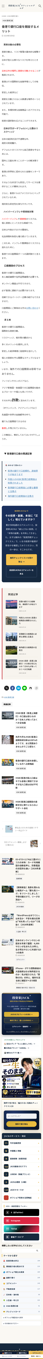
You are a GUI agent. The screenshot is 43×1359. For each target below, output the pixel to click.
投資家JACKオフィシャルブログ (21, 7)
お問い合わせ (32, 307)
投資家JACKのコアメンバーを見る (21, 572)
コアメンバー (21, 1283)
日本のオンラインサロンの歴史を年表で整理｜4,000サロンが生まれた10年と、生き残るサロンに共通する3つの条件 (28, 946)
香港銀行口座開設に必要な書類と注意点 (28, 635)
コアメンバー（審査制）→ (21, 1026)
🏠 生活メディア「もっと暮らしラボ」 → (19, 1044)
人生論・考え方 (21, 1300)
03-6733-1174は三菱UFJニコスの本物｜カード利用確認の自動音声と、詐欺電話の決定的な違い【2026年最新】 (28, 865)
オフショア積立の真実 (21, 1272)
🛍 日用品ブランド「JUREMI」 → (16, 1048)
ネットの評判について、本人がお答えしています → (21, 1031)
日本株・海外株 (21, 1294)
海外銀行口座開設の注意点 (21, 495)
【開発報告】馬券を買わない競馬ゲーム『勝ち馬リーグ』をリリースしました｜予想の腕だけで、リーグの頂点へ (28, 893)
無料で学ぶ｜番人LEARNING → (21, 1020)
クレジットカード (21, 1311)
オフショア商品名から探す (14, 1317)
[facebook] (12, 688)
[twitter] (6, 688)
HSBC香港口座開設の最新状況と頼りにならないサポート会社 (27, 805)
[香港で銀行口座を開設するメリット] (18, 688)
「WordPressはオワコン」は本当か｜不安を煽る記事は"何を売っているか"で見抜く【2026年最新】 (28, 920)
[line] (24, 688)
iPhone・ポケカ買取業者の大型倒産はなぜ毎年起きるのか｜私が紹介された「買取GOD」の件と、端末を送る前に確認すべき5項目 (28, 974)
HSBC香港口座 (9, 697)
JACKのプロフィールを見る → (22, 1014)
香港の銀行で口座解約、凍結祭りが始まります (28, 604)
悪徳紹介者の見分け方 (21, 1266)
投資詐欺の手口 (21, 1260)
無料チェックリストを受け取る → (21, 559)
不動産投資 (21, 1289)
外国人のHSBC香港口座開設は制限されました (28, 620)
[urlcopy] (36, 688)
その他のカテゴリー (12, 1323)
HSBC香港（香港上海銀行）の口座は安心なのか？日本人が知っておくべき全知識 (28, 665)
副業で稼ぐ (21, 1277)
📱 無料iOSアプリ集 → (12, 1053)
